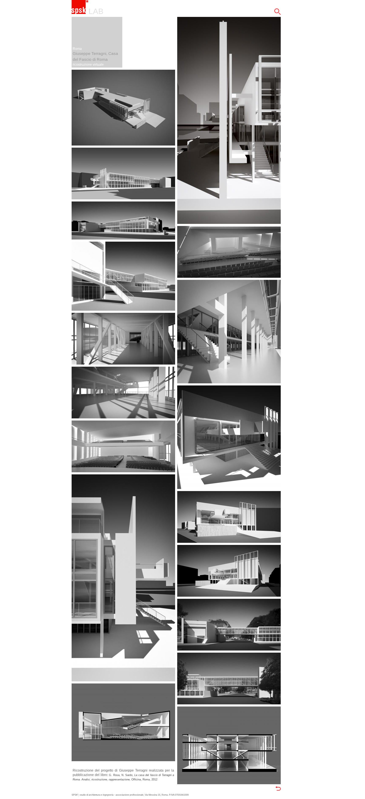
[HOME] (80, 13)
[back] (278, 789)
